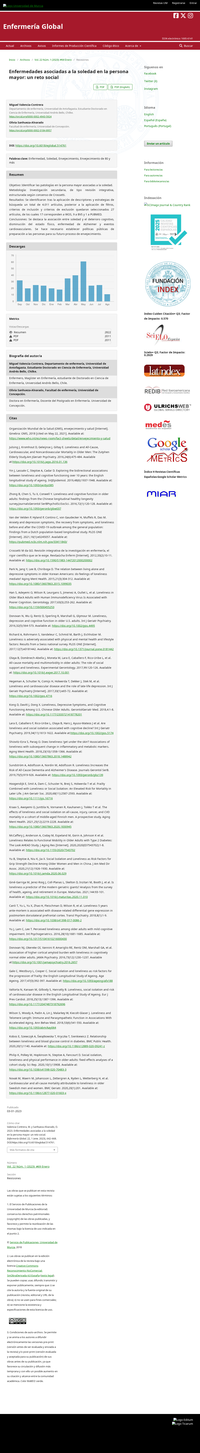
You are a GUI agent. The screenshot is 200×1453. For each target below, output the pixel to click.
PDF (101, 87)
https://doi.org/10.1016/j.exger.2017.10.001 (41, 672)
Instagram (151, 89)
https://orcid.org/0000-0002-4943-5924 (30, 116)
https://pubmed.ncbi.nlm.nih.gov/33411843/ (38, 542)
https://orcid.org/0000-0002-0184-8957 (30, 130)
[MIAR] (161, 497)
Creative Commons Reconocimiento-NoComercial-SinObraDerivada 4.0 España (25, 1270)
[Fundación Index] (167, 306)
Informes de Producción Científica (74, 46)
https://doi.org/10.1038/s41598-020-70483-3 (37, 1069)
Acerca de (132, 46)
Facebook (150, 73)
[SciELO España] (163, 346)
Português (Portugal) (157, 126)
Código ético (111, 46)
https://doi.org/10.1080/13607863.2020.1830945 (40, 826)
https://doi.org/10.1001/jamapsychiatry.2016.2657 (44, 962)
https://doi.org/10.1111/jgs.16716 (31, 798)
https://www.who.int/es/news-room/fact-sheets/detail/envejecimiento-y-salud (59, 438)
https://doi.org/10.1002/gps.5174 (92, 733)
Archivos (25, 46)
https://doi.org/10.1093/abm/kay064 (32, 1027)
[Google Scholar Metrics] (167, 465)
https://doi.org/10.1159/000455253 (31, 607)
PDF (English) (122, 87)
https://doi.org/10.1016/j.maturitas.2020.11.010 (57, 897)
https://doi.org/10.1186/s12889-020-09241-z (76, 1046)
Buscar (188, 46)
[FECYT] (167, 256)
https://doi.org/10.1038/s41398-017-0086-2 (54, 920)
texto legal (47, 1275)
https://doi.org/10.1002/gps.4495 (73, 625)
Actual (10, 46)
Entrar (193, 3)
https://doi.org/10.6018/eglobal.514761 (40, 145)
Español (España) (155, 120)
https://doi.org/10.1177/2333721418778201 (54, 714)
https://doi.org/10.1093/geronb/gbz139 (77, 775)
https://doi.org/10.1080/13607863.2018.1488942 (40, 756)
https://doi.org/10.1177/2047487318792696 (37, 1004)
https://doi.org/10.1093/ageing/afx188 (88, 981)
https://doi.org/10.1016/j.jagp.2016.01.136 (39, 462)
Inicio (12, 59)
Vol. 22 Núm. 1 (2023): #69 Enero (53, 59)
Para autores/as (153, 175)
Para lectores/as (153, 169)
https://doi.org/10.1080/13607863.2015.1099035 (40, 584)
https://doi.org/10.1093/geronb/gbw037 (35, 508)
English (149, 114)
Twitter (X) (150, 81)
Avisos (42, 46)
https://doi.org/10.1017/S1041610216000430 (38, 939)
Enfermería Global (33, 26)
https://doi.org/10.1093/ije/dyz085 (31, 485)
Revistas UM (160, 3)
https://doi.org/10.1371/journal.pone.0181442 (84, 649)
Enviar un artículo (158, 143)
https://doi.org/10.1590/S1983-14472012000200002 (59, 560)
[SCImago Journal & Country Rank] (167, 205)
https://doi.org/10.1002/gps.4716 (30, 696)
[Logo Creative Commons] (17, 1320)
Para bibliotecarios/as (156, 181)
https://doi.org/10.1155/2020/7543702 (50, 850)
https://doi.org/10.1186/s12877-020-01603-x (37, 1093)
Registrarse (178, 3)
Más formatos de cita (22, 1150)
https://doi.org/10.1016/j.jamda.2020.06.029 (37, 873)
